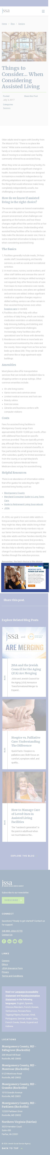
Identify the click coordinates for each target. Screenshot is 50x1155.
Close (46, 566)
